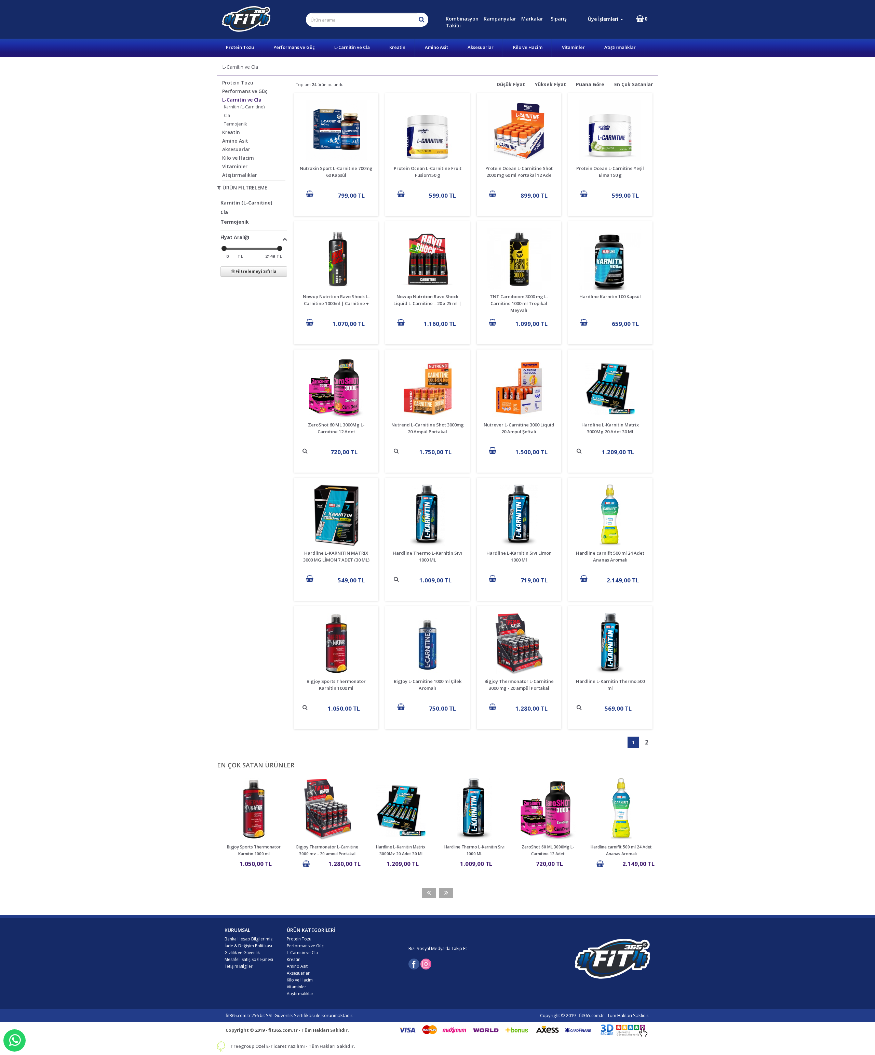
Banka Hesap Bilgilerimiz (248, 939)
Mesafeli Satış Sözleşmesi (249, 959)
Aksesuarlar (481, 47)
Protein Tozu (240, 47)
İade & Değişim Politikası (248, 946)
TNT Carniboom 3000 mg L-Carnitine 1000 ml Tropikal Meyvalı (519, 303)
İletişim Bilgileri (239, 966)
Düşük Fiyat (511, 84)
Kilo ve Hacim (527, 47)
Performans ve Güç (294, 47)
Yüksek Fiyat (550, 84)
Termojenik (235, 124)
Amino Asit (436, 47)
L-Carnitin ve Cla (352, 47)
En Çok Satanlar (633, 84)
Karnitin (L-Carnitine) (244, 107)
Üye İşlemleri (604, 19)
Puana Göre (590, 84)
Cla (227, 115)
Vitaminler (573, 47)
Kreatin (397, 47)
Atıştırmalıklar (620, 47)
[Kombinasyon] (548, 18)
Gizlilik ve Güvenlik (242, 952)
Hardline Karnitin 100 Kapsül (610, 296)
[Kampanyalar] (549, 18)
